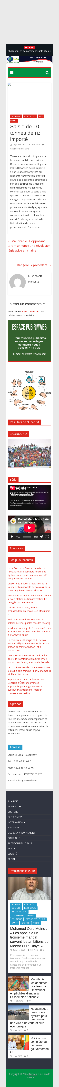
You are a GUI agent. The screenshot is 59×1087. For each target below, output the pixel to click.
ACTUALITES (29, 116)
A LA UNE (16, 116)
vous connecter (30, 311)
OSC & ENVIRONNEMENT (21, 832)
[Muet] (41, 536)
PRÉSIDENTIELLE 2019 (20, 843)
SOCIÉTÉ (12, 853)
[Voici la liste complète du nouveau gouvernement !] (18, 1036)
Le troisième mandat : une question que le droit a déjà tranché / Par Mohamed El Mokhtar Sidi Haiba (29, 671)
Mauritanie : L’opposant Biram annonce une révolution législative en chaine (29, 246)
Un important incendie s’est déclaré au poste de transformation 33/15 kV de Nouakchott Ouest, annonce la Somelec (29, 659)
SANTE (11, 848)
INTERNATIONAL (17, 822)
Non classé (14, 827)
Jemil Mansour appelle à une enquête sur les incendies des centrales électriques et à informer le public (29, 631)
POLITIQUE (14, 838)
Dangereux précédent (34, 265)
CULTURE (13, 811)
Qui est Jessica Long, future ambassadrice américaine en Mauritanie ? (29, 611)
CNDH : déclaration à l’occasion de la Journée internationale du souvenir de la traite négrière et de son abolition (29, 587)
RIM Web (36, 144)
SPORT (11, 859)
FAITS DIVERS (15, 817)
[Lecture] (12, 536)
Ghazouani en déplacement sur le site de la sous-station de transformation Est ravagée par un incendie (29, 599)
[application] (29, 497)
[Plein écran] (47, 536)
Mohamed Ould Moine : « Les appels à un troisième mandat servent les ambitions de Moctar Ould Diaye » (29, 937)
